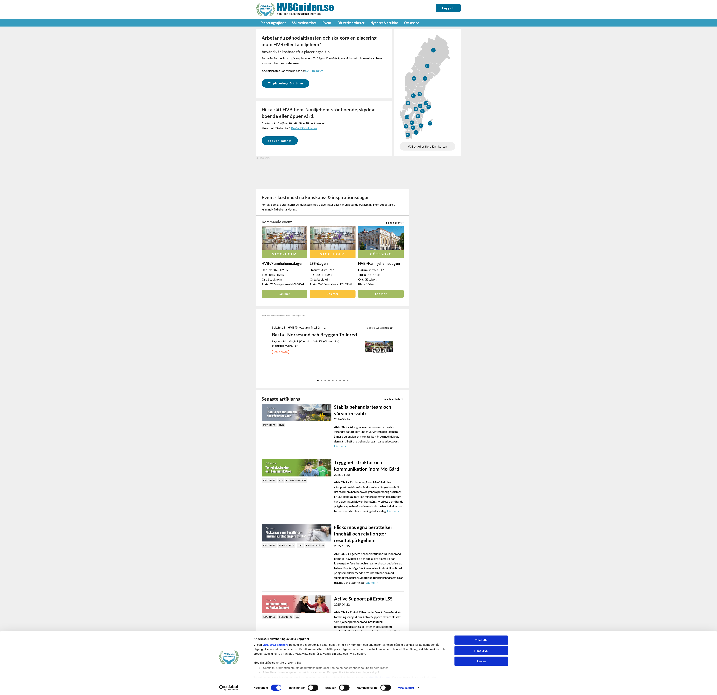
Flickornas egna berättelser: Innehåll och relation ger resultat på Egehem (364, 533)
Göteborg (381, 254)
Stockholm (284, 254)
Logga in (448, 8)
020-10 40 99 (314, 70)
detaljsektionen (380, 677)
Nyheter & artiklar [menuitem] (384, 23)
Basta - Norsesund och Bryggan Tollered (314, 334)
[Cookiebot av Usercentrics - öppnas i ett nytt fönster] (228, 688)
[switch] (313, 688)
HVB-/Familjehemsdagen (282, 263)
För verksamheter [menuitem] (350, 23)
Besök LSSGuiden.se (304, 128)
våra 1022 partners (275, 644)
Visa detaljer (406, 687)
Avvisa (481, 661)
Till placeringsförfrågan (285, 83)
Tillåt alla (481, 640)
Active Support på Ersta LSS (363, 598)
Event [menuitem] (326, 23)
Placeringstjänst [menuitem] (273, 23)
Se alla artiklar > (394, 398)
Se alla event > (395, 222)
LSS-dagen (319, 263)
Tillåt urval (481, 650)
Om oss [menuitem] (409, 23)
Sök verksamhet (280, 140)
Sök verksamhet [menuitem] (304, 23)
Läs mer (284, 293)
